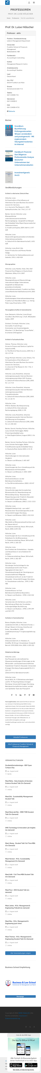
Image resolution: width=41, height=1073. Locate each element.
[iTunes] (16, 1065)
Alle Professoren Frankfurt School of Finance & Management (20, 745)
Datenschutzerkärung (12, 1018)
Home (8, 18)
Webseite (12, 111)
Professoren (15, 18)
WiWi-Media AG (24, 1013)
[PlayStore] (31, 1065)
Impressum (23, 1016)
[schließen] (6, 1061)
